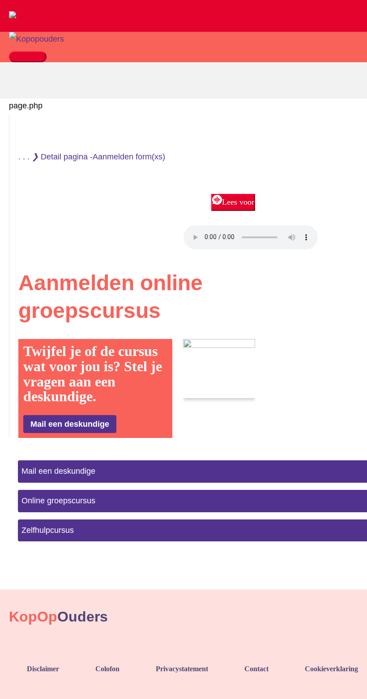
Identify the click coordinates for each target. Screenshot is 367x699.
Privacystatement (182, 669)
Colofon (107, 669)
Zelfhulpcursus (47, 530)
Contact (256, 669)
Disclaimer (43, 669)
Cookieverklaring (331, 669)
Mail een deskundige (58, 471)
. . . (24, 156)
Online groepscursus (58, 500)
